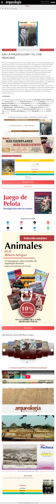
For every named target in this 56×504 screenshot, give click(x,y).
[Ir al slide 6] (30, 362)
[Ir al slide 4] (27, 362)
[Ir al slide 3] (25, 362)
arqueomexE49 (17, 156)
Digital (34, 174)
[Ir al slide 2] (23, 362)
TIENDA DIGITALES (45, 3)
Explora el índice (28, 186)
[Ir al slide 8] (34, 362)
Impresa (25, 131)
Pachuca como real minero (28, 467)
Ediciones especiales (47, 50)
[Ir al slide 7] (32, 362)
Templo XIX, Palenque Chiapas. (28, 410)
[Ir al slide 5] (28, 362)
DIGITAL (22, 493)
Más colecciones (28, 328)
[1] (28, 33)
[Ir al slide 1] (21, 362)
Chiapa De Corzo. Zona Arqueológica (28, 438)
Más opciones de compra (28, 182)
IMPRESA (22, 490)
